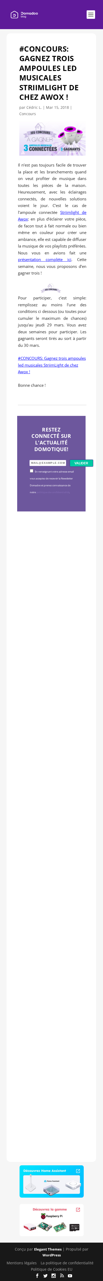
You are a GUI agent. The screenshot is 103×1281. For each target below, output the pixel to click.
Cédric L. (34, 107)
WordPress (52, 1255)
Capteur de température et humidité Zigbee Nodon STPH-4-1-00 (51, 756)
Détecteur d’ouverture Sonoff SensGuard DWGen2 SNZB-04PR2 (51, 909)
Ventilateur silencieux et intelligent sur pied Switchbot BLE (50, 1068)
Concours (27, 113)
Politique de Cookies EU (51, 1269)
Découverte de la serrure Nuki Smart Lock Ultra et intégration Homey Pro (51, 598)
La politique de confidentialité (67, 1262)
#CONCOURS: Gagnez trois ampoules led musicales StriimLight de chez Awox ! (52, 365)
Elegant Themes (48, 1249)
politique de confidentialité (52, 492)
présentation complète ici (44, 259)
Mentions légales (22, 1262)
